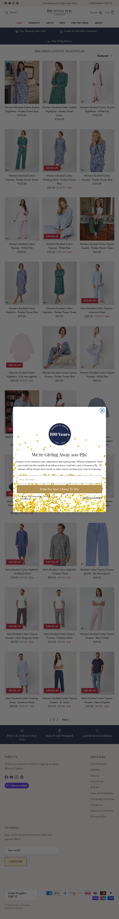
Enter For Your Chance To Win (59, 489)
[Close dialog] (102, 410)
